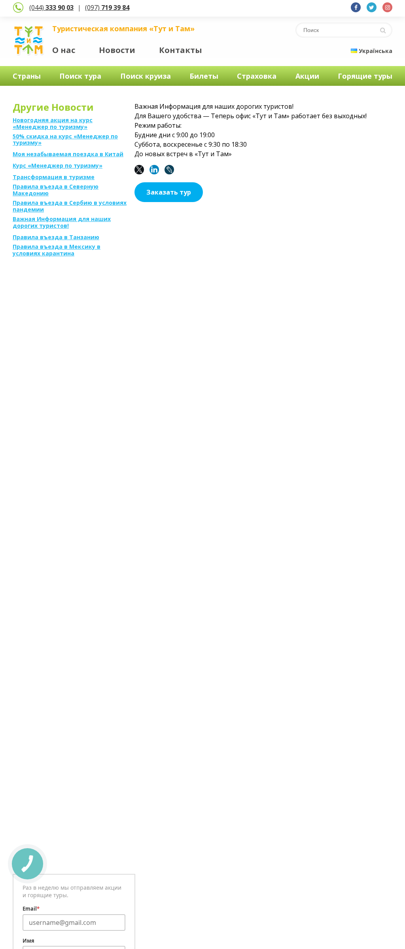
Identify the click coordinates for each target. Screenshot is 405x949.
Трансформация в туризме (54, 177)
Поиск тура (80, 76)
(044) (51, 7)
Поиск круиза (145, 76)
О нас (63, 50)
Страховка (256, 76)
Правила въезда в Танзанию (56, 237)
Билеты (203, 76)
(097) (107, 7)
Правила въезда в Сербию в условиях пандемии (70, 206)
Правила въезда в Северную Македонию (55, 190)
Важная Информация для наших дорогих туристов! (62, 222)
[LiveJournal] (171, 169)
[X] (141, 169)
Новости (117, 50)
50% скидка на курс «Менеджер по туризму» (65, 140)
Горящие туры (365, 76)
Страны (27, 76)
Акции (307, 76)
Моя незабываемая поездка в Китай (68, 154)
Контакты (180, 50)
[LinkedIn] (156, 169)
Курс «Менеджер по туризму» (57, 166)
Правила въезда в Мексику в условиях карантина (56, 250)
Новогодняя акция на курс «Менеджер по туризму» (53, 123)
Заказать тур (168, 192)
